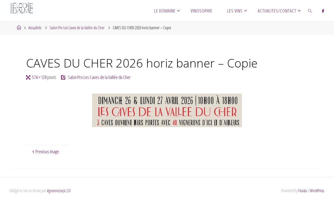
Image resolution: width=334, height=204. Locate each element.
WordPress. (317, 191)
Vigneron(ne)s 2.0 (58, 191)
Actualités (34, 28)
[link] (310, 10)
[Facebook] (323, 10)
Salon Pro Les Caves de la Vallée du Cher (77, 28)
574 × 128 (39, 77)
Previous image (47, 151)
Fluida (302, 191)
